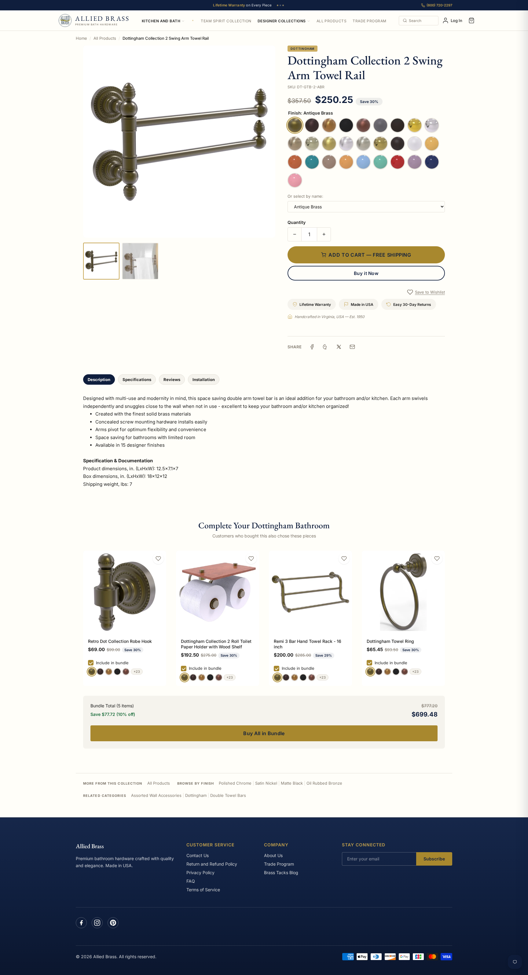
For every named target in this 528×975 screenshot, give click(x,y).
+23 (137, 671)
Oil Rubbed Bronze (324, 783)
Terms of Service (203, 889)
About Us (273, 855)
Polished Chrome (235, 783)
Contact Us (197, 855)
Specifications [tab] (137, 379)
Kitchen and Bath (161, 21)
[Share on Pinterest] (325, 346)
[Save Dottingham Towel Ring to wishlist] (436, 558)
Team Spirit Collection (226, 21)
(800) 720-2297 (439, 5)
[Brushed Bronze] (108, 671)
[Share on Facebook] (311, 346)
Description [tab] (99, 379)
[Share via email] (352, 346)
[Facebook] (81, 922)
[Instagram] (97, 922)
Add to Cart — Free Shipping (369, 255)
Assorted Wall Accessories (156, 795)
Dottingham (302, 48)
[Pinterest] (113, 922)
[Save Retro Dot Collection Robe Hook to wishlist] (158, 558)
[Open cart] (471, 20)
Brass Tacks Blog (281, 872)
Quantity (297, 222)
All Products (332, 21)
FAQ (190, 881)
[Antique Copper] (126, 671)
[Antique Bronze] (100, 671)
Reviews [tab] (171, 379)
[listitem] (101, 261)
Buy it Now (366, 273)
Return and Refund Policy (211, 864)
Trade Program (369, 21)
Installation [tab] (204, 379)
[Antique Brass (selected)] (91, 671)
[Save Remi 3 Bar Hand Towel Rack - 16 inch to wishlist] (344, 558)
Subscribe (434, 858)
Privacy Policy (200, 872)
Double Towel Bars (228, 795)
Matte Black (292, 783)
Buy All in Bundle (263, 733)
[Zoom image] (179, 142)
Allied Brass (90, 846)
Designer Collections (282, 21)
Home (81, 38)
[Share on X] (338, 346)
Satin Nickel (266, 783)
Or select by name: (305, 196)
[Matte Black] (117, 671)
